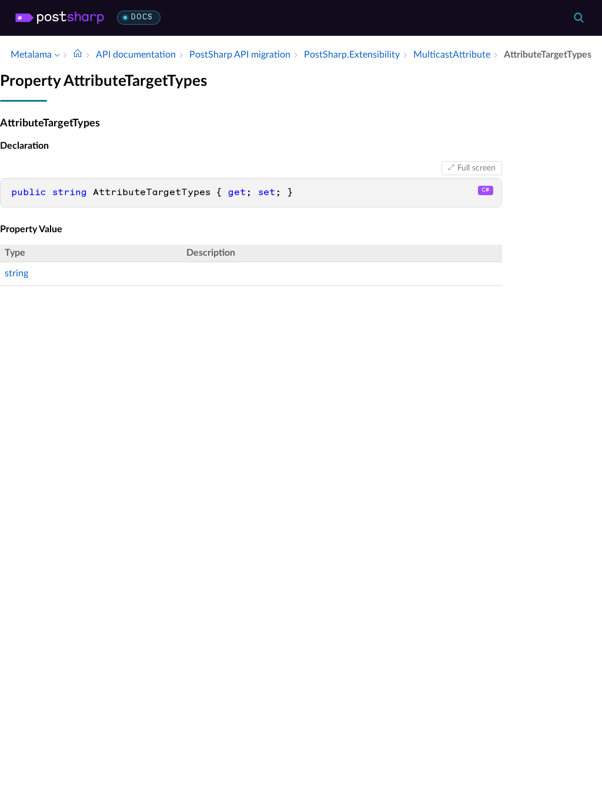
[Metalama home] (60, 17)
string (16, 273)
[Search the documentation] (578, 17)
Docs (142, 17)
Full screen (476, 168)
